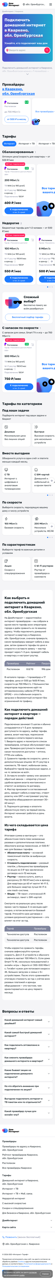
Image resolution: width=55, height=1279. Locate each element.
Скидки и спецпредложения (17, 1208)
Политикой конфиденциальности (37, 1264)
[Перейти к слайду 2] (49, 287)
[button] (27, 70)
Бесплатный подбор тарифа (27, 317)
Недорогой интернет (13, 1198)
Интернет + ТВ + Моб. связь (17, 1193)
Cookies (21, 1262)
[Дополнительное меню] (51, 4)
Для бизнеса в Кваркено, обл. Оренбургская (26, 1213)
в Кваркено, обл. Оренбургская (24, 33)
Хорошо (45, 1274)
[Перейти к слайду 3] (52, 287)
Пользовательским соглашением (15, 1266)
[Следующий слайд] (51, 261)
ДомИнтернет (8, 11)
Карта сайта (9, 1227)
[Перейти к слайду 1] (47, 287)
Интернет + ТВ (27, 143)
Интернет (9, 143)
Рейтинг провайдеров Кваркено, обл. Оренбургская (20, 1156)
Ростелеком (8, 1163)
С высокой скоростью (14, 1203)
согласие (33, 1272)
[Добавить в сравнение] (31, 167)
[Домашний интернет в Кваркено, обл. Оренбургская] (10, 4)
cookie (22, 1275)
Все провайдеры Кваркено (17, 1168)
